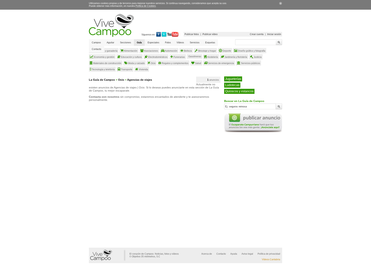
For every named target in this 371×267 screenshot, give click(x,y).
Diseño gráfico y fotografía (251, 51)
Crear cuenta (257, 34)
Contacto (96, 49)
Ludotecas (232, 85)
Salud (197, 63)
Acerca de (206, 253)
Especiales (153, 42)
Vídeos (180, 42)
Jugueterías (233, 78)
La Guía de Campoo (102, 79)
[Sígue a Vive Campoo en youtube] (173, 36)
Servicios (194, 42)
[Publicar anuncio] (253, 131)
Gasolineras (194, 56)
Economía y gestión (104, 57)
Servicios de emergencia (220, 63)
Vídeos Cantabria (271, 259)
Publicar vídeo (210, 34)
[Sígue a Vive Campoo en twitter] (164, 36)
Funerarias (179, 57)
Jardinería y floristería (235, 57)
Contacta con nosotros (104, 96)
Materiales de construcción (107, 63)
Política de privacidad (269, 253)
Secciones (125, 42)
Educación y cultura (131, 57)
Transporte (126, 69)
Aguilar (110, 42)
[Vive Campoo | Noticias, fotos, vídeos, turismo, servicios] (111, 36)
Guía (139, 42)
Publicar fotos (192, 34)
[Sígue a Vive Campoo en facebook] (158, 36)
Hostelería (212, 57)
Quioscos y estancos (239, 91)
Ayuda (233, 253)
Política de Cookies (145, 6)
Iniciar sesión (274, 34)
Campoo (96, 42)
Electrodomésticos (158, 57)
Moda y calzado (136, 63)
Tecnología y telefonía (103, 69)
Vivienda (143, 69)
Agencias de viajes (139, 79)
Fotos (168, 42)
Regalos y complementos (174, 63)
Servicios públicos (250, 63)
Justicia (257, 57)
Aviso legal (247, 253)
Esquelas (210, 42)
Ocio (153, 63)
